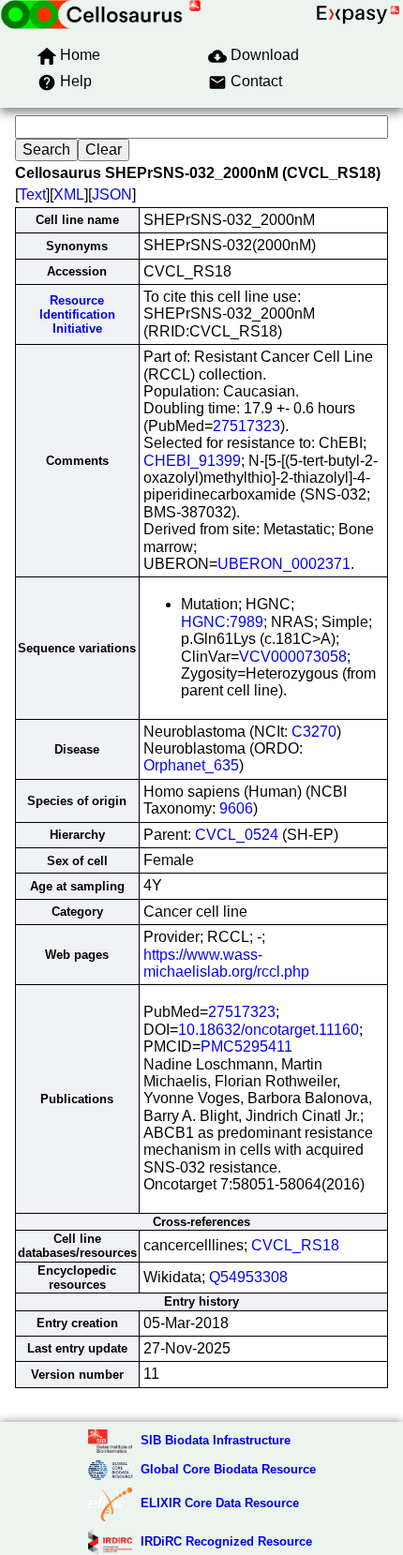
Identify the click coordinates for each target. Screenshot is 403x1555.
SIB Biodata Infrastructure (216, 1440)
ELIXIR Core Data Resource (220, 1503)
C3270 (313, 732)
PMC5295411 (246, 1046)
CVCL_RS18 (295, 1245)
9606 (236, 808)
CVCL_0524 (236, 835)
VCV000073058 (293, 657)
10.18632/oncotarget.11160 (268, 1030)
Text (32, 194)
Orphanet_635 (191, 765)
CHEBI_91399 (192, 461)
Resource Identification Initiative (77, 314)
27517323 (246, 426)
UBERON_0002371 (284, 564)
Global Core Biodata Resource (228, 1469)
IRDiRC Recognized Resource (226, 1541)
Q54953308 (248, 1277)
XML (68, 194)
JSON (112, 194)
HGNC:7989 (222, 622)
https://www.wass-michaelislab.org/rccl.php (226, 963)
